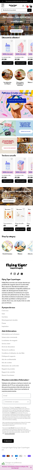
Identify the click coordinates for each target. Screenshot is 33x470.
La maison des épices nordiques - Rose (20, 175)
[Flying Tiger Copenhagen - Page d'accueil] (16, 266)
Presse (4, 323)
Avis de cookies (7, 363)
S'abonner (8, 441)
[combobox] (17, 402)
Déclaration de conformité (10, 366)
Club (3, 314)
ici (17, 468)
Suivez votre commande (9, 337)
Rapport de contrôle (8, 372)
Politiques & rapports (8, 356)
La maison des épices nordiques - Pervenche (7, 175)
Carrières (5, 317)
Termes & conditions (8, 350)
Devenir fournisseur (8, 375)
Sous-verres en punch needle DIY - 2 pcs (8, 223)
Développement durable (10, 320)
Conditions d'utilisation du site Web (13, 353)
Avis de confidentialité (9, 359)
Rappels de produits (8, 369)
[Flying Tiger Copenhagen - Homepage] (13, 5)
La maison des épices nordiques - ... (7, 57)
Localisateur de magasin (9, 340)
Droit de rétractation (8, 347)
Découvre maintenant (9, 201)
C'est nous (5, 311)
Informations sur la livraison (10, 334)
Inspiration (5, 326)
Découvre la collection (16, 31)
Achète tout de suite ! (26, 131)
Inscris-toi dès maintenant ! (16, 101)
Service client (6, 344)
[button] (3, 6)
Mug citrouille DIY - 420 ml (19, 223)
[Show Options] (28, 402)
